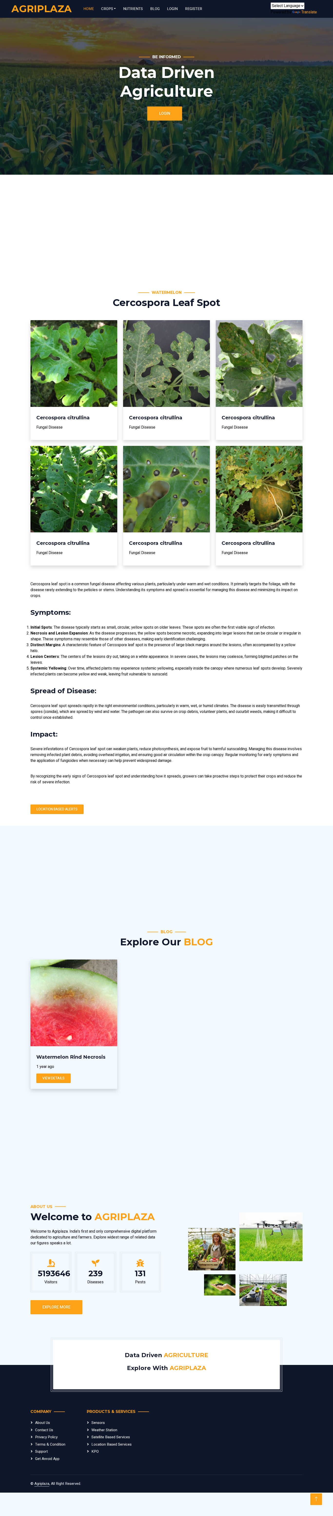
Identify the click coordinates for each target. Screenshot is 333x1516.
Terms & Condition (50, 1444)
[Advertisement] (166, 232)
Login (172, 8)
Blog (155, 8)
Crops (107, 8)
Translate (309, 12)
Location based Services (111, 1444)
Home (88, 8)
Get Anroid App (47, 1458)
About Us (42, 1422)
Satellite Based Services (110, 1437)
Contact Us (44, 1430)
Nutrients (133, 8)
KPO (95, 1451)
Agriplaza (41, 1483)
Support (41, 1451)
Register (193, 8)
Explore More (56, 1307)
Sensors (98, 1422)
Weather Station (104, 1430)
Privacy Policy (46, 1437)
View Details (53, 1078)
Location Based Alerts (57, 809)
